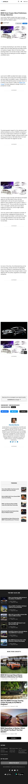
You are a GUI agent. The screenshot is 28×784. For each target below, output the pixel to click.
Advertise (3, 750)
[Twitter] (13, 442)
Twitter (14, 411)
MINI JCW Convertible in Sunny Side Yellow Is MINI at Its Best (17, 615)
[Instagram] (15, 442)
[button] (25, 352)
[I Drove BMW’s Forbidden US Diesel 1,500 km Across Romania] (4, 606)
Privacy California (4, 754)
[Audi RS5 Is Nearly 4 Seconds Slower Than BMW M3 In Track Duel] (4, 631)
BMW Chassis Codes (14, 748)
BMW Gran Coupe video (5, 407)
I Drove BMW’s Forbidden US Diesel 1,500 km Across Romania (17, 606)
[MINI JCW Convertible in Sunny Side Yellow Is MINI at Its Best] (4, 614)
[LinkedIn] (17, 442)
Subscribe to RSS (4, 751)
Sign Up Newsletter (23, 750)
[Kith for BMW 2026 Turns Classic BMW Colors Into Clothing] (23, 495)
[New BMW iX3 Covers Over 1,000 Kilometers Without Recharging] (4, 640)
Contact (20, 748)
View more (13, 738)
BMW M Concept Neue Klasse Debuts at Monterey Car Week (11, 676)
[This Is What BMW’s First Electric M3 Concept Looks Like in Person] (23, 487)
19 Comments (25, 23)
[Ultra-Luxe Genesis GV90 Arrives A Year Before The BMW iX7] (4, 597)
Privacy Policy (12, 751)
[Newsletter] (21, 1)
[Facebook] (10, 442)
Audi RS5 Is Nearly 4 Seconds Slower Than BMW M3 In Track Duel (17, 632)
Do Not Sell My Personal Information (23, 752)
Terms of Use (12, 750)
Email (24, 411)
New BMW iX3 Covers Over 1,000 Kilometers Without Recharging (17, 640)
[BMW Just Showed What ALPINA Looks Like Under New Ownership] (23, 502)
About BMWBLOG (4, 748)
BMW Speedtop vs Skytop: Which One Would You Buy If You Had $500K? (13, 730)
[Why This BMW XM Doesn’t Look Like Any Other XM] (4, 623)
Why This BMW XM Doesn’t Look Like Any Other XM (16, 623)
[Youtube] (15, 770)
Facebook (5, 411)
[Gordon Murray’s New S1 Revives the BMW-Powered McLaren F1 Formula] (23, 517)
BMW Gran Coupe (4, 405)
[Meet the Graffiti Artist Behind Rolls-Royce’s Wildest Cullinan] (23, 509)
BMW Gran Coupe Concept (14, 405)
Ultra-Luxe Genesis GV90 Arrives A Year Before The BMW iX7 (17, 598)
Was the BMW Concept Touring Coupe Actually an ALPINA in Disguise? (12, 702)
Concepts (3, 10)
